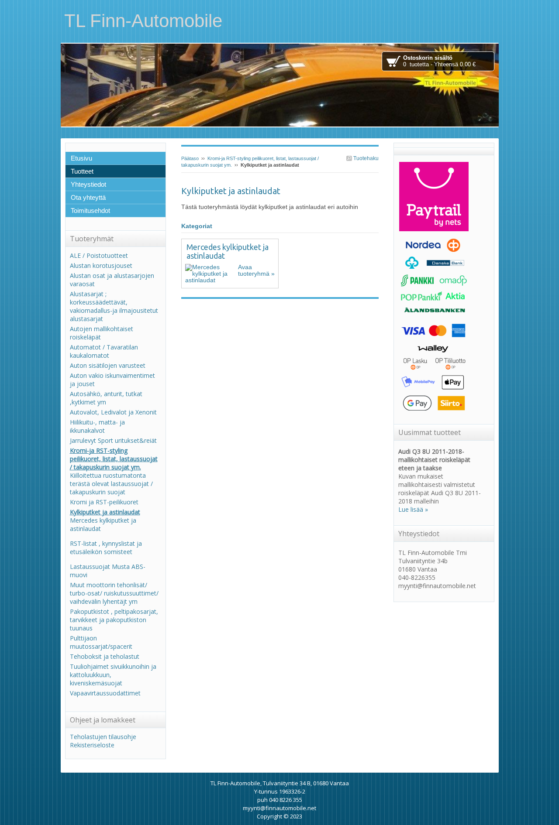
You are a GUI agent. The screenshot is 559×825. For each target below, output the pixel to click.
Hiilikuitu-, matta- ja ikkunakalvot (97, 426)
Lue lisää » (413, 509)
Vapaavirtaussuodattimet (105, 693)
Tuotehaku (365, 158)
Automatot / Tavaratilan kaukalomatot (104, 351)
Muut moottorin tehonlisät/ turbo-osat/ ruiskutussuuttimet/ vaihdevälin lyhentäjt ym (114, 593)
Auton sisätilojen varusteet (107, 365)
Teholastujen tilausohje (103, 737)
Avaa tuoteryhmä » (256, 270)
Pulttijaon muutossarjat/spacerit (101, 642)
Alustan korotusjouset (101, 265)
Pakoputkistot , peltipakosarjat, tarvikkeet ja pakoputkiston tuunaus (114, 619)
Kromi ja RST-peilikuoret (104, 502)
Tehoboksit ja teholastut (104, 656)
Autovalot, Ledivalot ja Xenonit (113, 412)
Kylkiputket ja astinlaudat (105, 512)
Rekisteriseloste (92, 745)
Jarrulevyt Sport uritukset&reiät (113, 440)
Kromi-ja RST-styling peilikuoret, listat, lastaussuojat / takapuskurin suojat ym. (114, 458)
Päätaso (190, 158)
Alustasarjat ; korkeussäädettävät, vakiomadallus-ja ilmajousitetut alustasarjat (114, 306)
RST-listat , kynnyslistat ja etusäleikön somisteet (106, 547)
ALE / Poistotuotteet (99, 255)
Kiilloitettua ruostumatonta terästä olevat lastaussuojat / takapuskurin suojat (111, 483)
